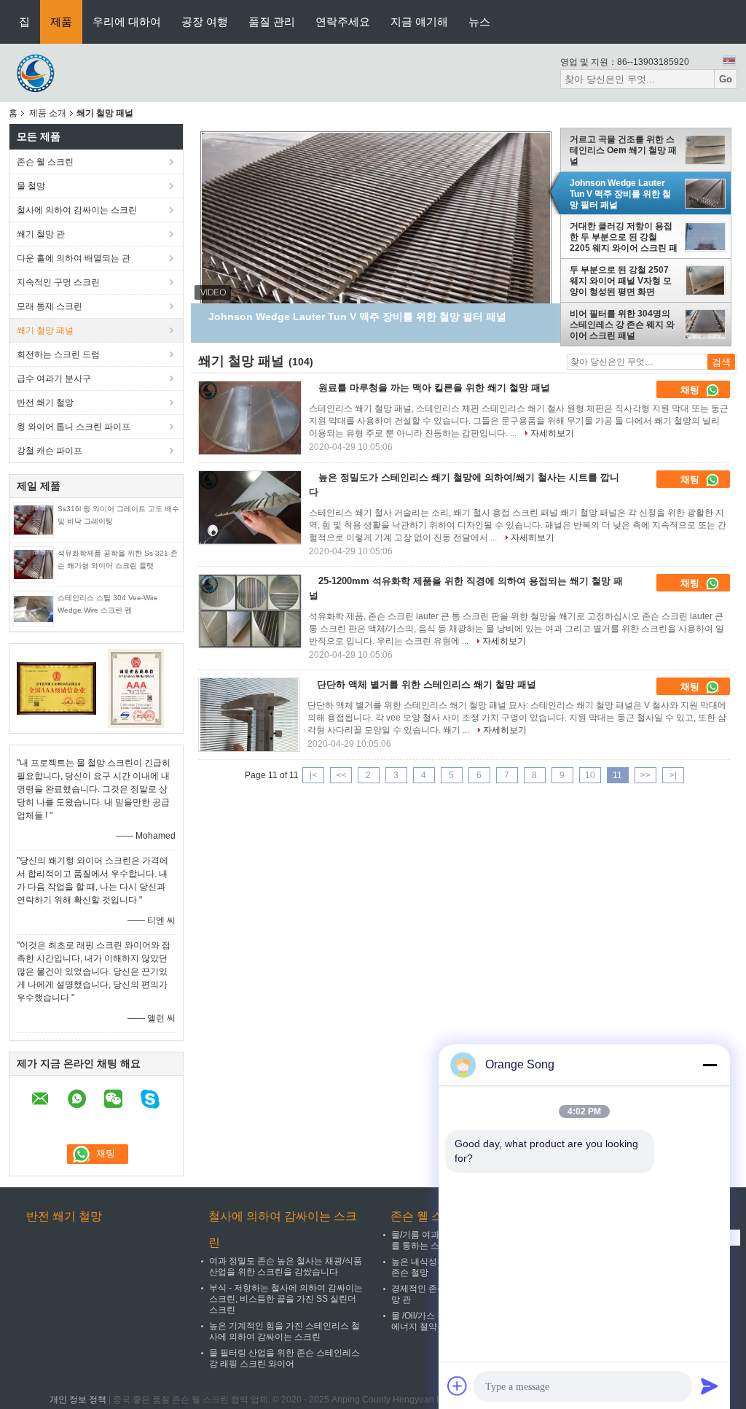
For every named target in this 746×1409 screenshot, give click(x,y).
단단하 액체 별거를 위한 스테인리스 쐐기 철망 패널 (426, 684)
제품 (61, 21)
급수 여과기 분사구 (54, 378)
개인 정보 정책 (78, 1399)
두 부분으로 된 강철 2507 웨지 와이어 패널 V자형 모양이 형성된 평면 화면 (621, 281)
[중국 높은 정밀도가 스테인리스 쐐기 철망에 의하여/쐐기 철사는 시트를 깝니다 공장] (250, 507)
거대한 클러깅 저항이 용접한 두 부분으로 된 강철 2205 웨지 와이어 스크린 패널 (624, 237)
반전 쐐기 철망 (45, 402)
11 (617, 775)
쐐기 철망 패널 (45, 330)
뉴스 (479, 21)
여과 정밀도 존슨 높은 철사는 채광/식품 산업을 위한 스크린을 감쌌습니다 (285, 1266)
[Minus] (709, 1065)
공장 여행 (204, 21)
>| (673, 775)
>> (645, 775)
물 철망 (31, 186)
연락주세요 (342, 21)
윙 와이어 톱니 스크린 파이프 (73, 427)
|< (313, 775)
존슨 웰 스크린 (45, 162)
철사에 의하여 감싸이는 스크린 (77, 210)
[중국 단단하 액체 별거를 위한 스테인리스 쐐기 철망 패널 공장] (249, 715)
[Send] (709, 1386)
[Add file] (457, 1386)
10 (590, 775)
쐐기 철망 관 (41, 234)
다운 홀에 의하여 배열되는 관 (73, 258)
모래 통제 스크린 (49, 306)
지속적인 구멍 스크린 (58, 282)
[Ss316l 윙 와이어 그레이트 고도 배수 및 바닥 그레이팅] (33, 519)
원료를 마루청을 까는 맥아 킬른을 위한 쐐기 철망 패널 (434, 387)
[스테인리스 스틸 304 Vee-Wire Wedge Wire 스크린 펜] (33, 608)
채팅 (691, 389)
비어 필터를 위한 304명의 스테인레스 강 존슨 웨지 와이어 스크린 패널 (622, 324)
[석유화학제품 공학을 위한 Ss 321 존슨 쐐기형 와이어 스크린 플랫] (33, 564)
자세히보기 (552, 433)
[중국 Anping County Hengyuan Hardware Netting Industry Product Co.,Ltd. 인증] (56, 688)
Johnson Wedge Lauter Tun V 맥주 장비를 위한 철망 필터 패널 (620, 194)
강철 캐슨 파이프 (49, 451)
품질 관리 (271, 21)
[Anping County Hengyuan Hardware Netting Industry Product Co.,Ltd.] (38, 72)
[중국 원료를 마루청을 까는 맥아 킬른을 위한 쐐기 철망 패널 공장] (250, 418)
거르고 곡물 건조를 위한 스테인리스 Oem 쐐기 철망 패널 (623, 150)
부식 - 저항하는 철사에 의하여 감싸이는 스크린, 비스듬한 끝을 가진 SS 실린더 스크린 (286, 1299)
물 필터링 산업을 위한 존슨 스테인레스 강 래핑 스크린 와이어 (284, 1358)
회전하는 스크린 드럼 (58, 354)
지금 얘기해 (419, 21)
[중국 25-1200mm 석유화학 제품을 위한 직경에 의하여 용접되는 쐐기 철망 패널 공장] (250, 611)
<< (341, 775)
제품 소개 (47, 113)
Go (725, 79)
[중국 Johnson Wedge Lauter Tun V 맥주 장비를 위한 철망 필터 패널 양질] (375, 257)
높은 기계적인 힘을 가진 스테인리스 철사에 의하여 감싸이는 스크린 (284, 1331)
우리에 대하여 (127, 21)
